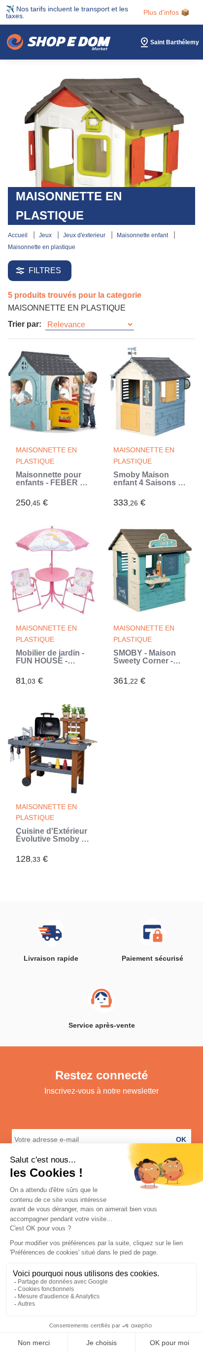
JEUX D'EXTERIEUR (85, 235)
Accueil (18, 235)
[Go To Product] (53, 392)
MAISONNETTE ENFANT (143, 235)
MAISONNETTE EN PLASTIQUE (41, 247)
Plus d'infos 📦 (166, 12)
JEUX (46, 235)
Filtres (45, 270)
